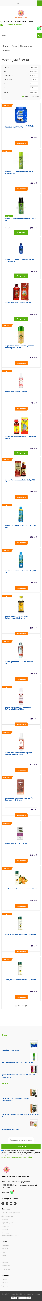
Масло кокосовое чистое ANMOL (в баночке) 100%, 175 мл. (19, 127)
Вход (18, 3)
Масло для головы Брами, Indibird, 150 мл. (20, 663)
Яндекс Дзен (6, 1286)
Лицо (3, 1255)
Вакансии (5, 1226)
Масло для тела (25, 46)
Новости (4, 1282)
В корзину (21, 232)
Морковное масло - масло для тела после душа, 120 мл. (19, 347)
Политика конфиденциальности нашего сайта (16, 1157)
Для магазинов (7, 1216)
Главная (6, 46)
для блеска (6, 50)
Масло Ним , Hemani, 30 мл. (16, 843)
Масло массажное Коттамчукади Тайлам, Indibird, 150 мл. (18, 754)
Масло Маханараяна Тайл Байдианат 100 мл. (20, 438)
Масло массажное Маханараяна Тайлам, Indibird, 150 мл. (18, 708)
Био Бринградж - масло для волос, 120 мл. (17, 1062)
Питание (4, 1262)
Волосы (4, 1259)
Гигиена (4, 1249)
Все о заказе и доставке (10, 1213)
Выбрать (33, 67)
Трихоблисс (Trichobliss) (10, 1050)
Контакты (5, 1230)
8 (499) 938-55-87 (7, 1187)
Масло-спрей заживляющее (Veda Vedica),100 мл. (19, 172)
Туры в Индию (7, 1223)
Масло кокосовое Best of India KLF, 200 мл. (20, 526)
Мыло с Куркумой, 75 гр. (10, 1129)
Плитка (26, 96)
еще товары (22, 1005)
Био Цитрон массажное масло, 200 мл (20, 934)
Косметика (5, 1265)
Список (36, 96)
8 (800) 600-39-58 (7, 1185)
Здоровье (5, 1245)
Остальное (5, 1269)
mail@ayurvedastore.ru (14, 24)
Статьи (4, 1279)
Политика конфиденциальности (9, 1234)
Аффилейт (5, 1219)
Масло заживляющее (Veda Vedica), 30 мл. (20, 219)
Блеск (34, 80)
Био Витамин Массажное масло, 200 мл (21, 889)
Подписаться (21, 1146)
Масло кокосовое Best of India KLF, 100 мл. (20, 572)
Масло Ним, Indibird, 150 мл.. (16, 391)
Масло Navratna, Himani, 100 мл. (18, 303)
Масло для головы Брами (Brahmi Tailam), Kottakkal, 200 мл (19, 617)
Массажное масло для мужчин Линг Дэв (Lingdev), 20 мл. (20, 799)
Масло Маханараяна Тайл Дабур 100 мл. (20, 481)
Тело (14, 46)
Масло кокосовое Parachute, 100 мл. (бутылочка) (19, 261)
